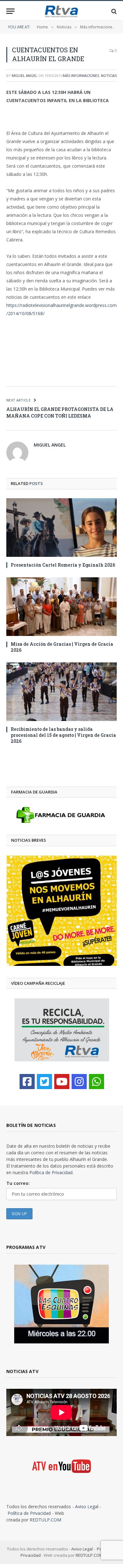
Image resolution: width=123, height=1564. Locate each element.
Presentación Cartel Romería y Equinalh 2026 (63, 565)
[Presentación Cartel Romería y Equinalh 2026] (61, 527)
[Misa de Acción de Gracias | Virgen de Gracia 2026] (61, 606)
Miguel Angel (24, 75)
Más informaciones (81, 75)
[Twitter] (44, 1081)
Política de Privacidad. (51, 1172)
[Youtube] (61, 1081)
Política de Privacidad (29, 1513)
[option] (62, 911)
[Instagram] (79, 1081)
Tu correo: (18, 1183)
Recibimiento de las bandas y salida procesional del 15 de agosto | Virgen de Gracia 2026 (63, 735)
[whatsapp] (96, 1081)
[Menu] (10, 11)
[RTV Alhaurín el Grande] (61, 11)
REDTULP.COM (45, 1520)
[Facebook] (27, 1081)
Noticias (109, 75)
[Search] (113, 11)
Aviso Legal (86, 1506)
